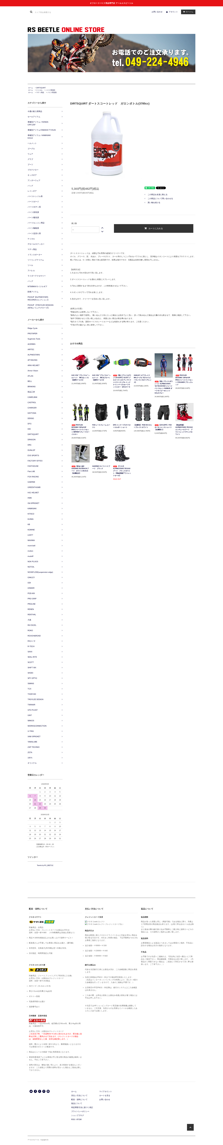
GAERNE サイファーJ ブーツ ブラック (101, 467)
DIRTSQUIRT (41, 88)
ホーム (30, 88)
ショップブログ (77, 1115)
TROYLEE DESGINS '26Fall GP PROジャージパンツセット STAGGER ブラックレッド (184, 380)
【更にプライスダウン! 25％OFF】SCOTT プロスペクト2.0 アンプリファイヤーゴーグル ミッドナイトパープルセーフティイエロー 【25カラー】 (122, 381)
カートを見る (104, 1095)
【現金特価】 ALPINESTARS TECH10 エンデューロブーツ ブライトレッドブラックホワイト (184, 429)
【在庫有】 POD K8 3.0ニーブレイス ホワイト (143, 426)
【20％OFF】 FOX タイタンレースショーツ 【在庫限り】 (163, 427)
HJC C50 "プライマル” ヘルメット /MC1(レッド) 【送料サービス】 (80, 377)
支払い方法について (79, 1095)
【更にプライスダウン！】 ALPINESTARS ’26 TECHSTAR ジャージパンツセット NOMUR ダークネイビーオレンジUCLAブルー (164, 387)
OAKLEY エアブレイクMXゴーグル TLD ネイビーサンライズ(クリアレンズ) (142, 378)
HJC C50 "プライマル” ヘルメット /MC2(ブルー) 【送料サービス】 (101, 377)
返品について (76, 1103)
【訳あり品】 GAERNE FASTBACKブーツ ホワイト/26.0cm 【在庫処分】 (80, 469)
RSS (73, 1119)
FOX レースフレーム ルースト (101, 426)
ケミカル (39, 90)
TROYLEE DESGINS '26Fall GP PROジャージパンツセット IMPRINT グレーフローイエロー (80, 429)
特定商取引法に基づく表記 (82, 1107)
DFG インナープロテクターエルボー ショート (122, 426)
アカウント (173, 12)
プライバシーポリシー (80, 1111)
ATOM (79, 1119)
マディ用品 (40, 92)
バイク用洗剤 (50, 90)
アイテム (189, 12)
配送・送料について (79, 1099)
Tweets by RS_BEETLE (45, 865)
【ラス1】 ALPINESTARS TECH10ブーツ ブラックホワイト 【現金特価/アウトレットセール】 (122, 470)
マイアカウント (105, 1091)
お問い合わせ (157, 12)
